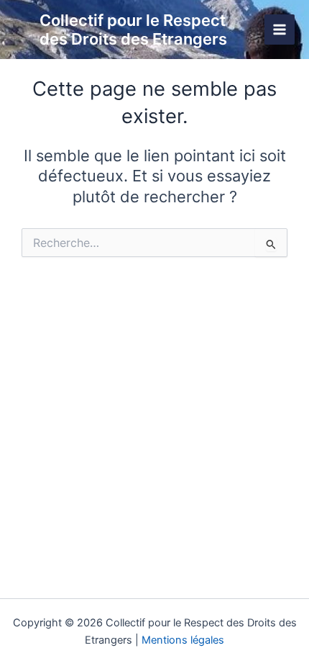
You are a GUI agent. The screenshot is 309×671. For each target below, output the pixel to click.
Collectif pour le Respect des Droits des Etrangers (133, 29)
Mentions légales (183, 640)
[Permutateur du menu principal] (279, 29)
